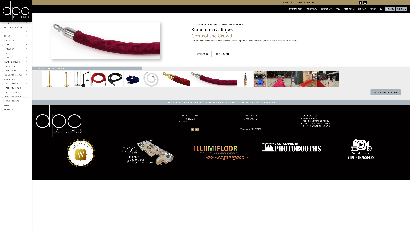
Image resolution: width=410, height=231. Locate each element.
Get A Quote (222, 54)
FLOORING (7, 36)
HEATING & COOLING (12, 62)
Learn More (201, 54)
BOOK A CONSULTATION (13, 97)
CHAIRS (6, 57)
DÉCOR (6, 23)
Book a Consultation (385, 92)
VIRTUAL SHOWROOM (12, 101)
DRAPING (7, 45)
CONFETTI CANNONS (12, 92)
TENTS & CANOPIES (11, 66)
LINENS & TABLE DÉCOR (13, 27)
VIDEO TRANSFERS (11, 83)
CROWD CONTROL (10, 71)
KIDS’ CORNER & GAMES (13, 75)
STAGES (7, 32)
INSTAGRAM (8, 109)
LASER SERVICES (10, 79)
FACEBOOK (8, 105)
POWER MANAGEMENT (12, 88)
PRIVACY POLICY (310, 118)
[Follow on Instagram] (365, 2)
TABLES (7, 53)
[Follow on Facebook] (360, 2)
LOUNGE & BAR (9, 49)
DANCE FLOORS (9, 40)
